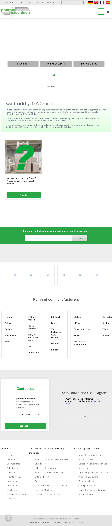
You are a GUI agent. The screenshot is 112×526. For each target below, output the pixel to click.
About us (6, 448)
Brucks (54, 323)
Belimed (9, 329)
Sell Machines (89, 63)
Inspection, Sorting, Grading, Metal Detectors (92, 491)
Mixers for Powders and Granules (51, 459)
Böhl (7, 341)
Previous (5, 51)
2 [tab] (54, 75)
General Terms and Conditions (16, 496)
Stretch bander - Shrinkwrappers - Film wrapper (93, 470)
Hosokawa (10, 335)
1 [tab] (51, 75)
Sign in (23, 195)
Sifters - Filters (42, 476)
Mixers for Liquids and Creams (50, 472)
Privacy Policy (14, 485)
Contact (11, 472)
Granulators (41, 463)
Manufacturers (56, 63)
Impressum (12, 481)
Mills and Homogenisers (47, 468)
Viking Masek (31, 318)
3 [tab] (58, 75)
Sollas (8, 323)
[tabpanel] (56, 49)
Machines (23, 63)
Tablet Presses (42, 481)
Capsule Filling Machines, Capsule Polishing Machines (51, 487)
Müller (77, 323)
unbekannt (33, 352)
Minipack (56, 317)
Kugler (77, 335)
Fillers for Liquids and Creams (49, 494)
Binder (54, 349)
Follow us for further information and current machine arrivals (55, 231)
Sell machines (13, 463)
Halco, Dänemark (33, 327)
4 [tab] (61, 75)
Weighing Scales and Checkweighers (88, 478)
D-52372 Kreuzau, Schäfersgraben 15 (44, 2)
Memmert (56, 343)
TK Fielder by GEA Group (56, 333)
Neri (30, 346)
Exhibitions (12, 468)
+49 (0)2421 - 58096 (13, 2)
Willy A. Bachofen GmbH (33, 337)
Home (10, 455)
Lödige (77, 317)
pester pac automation (80, 342)
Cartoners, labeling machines (92, 463)
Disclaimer (12, 489)
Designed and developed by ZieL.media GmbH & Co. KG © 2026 (56, 522)
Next (106, 49)
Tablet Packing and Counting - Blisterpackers (92, 457)
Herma (8, 317)
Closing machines (86, 485)
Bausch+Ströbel (82, 329)
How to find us (14, 476)
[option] (16, 275)
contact (24, 425)
